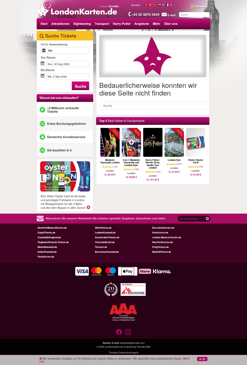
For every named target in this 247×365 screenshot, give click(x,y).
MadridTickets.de (161, 251)
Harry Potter (122, 23)
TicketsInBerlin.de (105, 242)
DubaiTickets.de (46, 232)
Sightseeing (82, 23)
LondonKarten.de (114, 346)
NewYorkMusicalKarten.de (52, 227)
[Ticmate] (109, 6)
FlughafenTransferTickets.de (53, 242)
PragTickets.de (160, 247)
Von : (48, 57)
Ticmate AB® (144, 346)
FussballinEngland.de (49, 237)
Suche (80, 86)
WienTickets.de (103, 227)
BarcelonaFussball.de (107, 251)
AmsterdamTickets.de (107, 237)
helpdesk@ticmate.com (132, 342)
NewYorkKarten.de (162, 242)
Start (44, 23)
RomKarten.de (160, 232)
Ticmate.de (101, 247)
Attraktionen (60, 23)
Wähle (54, 44)
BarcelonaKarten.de (163, 227)
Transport (102, 23)
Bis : (48, 70)
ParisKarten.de (46, 256)
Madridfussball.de (47, 247)
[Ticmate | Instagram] (128, 332)
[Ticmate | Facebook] (119, 332)
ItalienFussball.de (47, 251)
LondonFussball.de (105, 232)
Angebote (141, 23)
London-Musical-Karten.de (166, 237)
